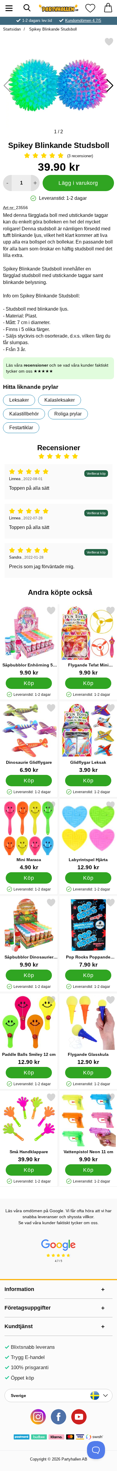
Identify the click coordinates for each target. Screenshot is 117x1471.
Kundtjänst (18, 1326)
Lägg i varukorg (78, 183)
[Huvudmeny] (9, 8)
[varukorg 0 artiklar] (108, 8)
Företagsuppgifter (27, 1308)
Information (19, 1289)
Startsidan (12, 29)
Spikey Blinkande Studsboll (52, 29)
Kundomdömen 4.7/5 (83, 20)
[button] (110, 85)
